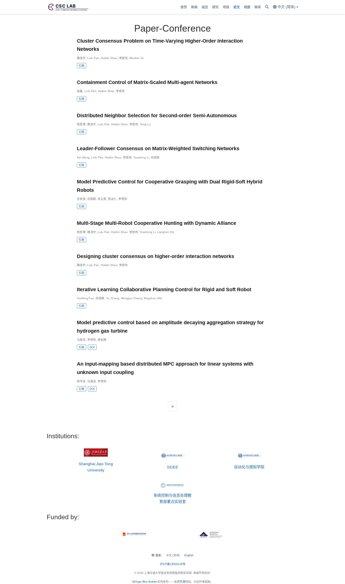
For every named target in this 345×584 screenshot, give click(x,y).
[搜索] (267, 7)
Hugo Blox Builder (146, 581)
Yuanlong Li (141, 157)
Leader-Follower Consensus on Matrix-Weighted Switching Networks (158, 148)
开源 (182, 581)
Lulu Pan (93, 58)
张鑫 (80, 91)
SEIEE (172, 467)
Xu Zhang (112, 298)
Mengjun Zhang (131, 298)
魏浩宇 (81, 58)
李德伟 (123, 58)
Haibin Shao (109, 58)
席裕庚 (102, 339)
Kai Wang (83, 157)
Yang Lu (145, 124)
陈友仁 (112, 198)
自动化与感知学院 (249, 467)
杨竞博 (81, 124)
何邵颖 (155, 157)
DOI (92, 347)
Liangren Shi (165, 232)
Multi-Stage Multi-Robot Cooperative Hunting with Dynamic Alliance (156, 223)
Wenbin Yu (136, 58)
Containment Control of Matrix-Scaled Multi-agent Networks (147, 82)
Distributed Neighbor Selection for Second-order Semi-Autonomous (157, 115)
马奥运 (81, 339)
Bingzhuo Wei (153, 298)
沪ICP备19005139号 (172, 564)
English (188, 555)
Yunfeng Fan (85, 298)
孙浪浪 (81, 198)
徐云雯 (102, 198)
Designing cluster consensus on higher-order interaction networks (155, 256)
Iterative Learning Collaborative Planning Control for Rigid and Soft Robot (164, 289)
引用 (81, 65)
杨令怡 (81, 381)
